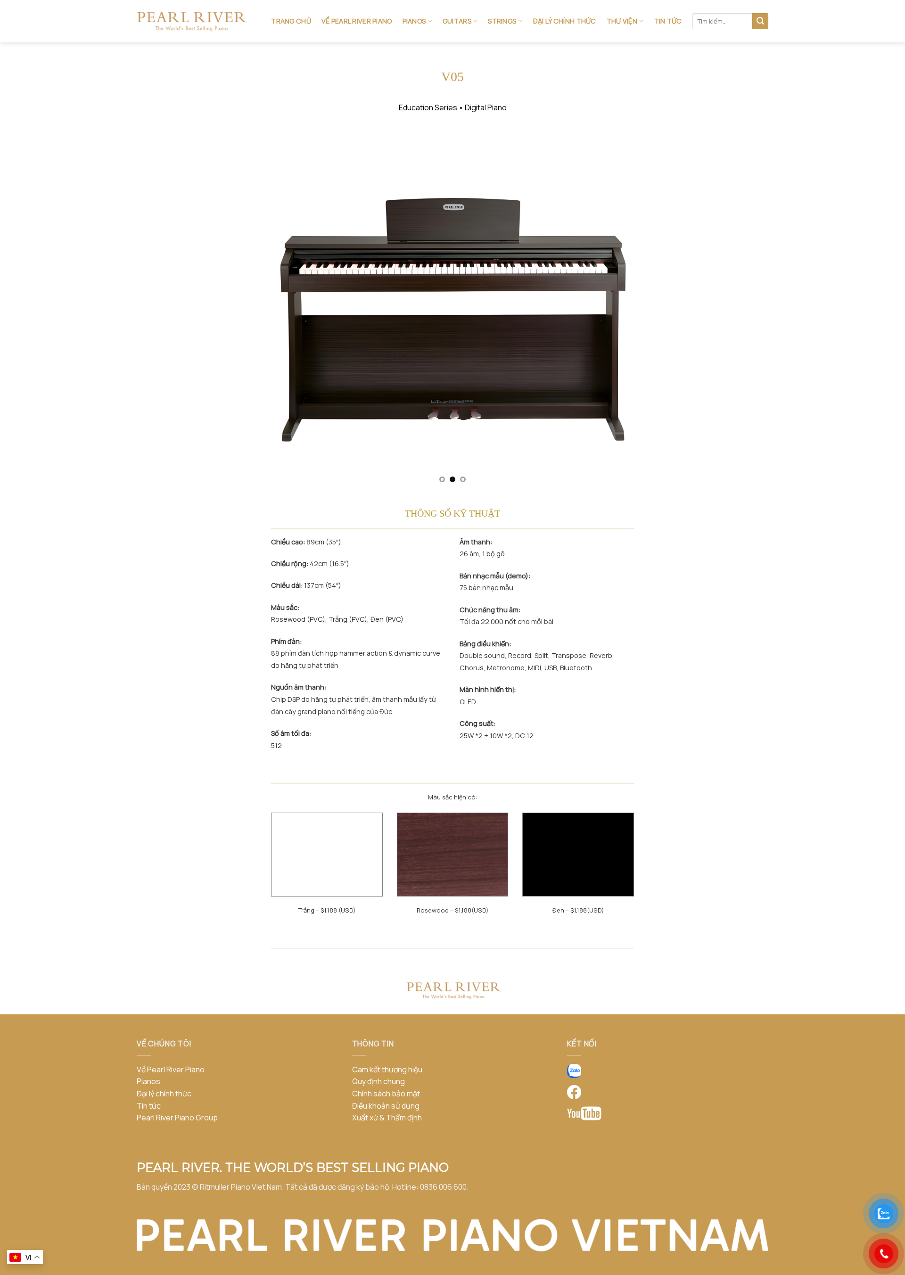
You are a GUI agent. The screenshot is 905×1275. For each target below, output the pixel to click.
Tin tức (668, 20)
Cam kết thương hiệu (387, 1069)
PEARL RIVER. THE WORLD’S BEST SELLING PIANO (293, 1167)
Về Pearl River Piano (356, 20)
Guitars (457, 20)
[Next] (614, 309)
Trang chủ (291, 20)
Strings (502, 20)
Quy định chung (378, 1081)
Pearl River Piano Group (177, 1117)
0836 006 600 (443, 1187)
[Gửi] (760, 21)
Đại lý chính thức (564, 20)
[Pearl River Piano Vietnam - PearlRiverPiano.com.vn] (192, 21)
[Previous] (290, 309)
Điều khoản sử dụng (386, 1106)
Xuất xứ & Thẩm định (387, 1117)
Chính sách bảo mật (386, 1093)
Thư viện (622, 20)
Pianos (414, 20)
